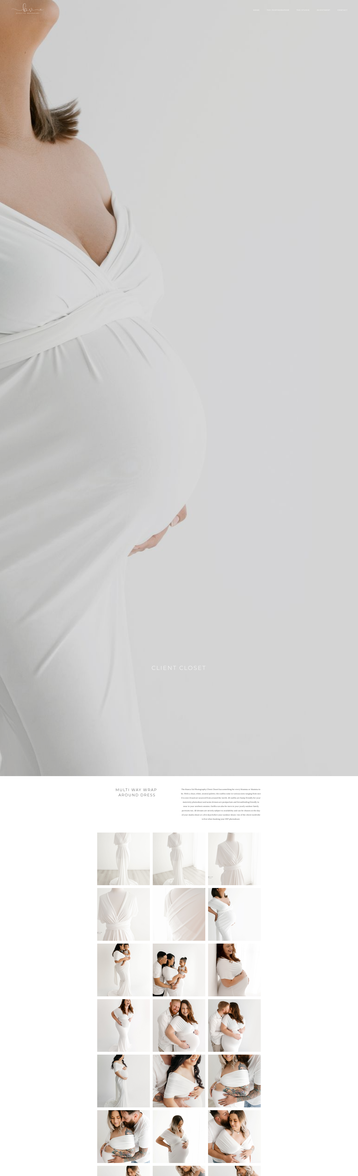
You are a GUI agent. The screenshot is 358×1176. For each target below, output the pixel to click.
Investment (323, 10)
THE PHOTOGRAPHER (278, 10)
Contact (343, 10)
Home (256, 10)
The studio (303, 10)
